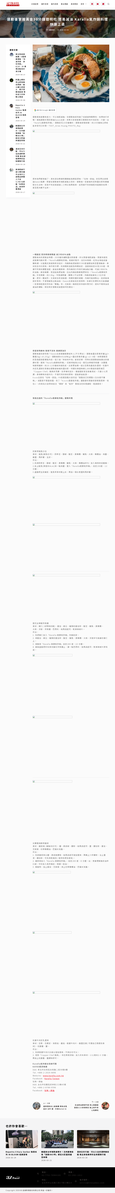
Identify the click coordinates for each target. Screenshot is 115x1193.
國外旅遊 (44, 4)
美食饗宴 (74, 4)
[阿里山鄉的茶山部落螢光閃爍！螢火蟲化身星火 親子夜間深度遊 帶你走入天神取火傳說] (11, 80)
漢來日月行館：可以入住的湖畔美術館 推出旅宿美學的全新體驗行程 (20, 155)
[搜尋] (108, 4)
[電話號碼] (103, 4)
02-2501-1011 (75, 1175)
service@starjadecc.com (92, 1182)
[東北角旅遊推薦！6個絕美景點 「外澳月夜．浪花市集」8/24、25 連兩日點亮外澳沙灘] (11, 55)
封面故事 (35, 4)
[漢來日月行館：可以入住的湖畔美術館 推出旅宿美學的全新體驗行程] (11, 149)
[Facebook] (92, 4)
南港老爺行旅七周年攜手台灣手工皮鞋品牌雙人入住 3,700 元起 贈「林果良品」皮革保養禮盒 (20, 179)
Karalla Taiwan (52, 1078)
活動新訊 (52, 30)
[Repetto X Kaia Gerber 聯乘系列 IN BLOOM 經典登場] (11, 106)
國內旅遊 (54, 4)
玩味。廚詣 (49, 1090)
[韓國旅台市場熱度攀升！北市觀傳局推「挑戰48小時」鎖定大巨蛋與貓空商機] (11, 126)
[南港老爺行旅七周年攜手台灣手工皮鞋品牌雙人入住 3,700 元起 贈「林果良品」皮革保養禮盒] (11, 170)
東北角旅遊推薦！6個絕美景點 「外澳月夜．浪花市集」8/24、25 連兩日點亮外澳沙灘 (21, 62)
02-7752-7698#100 (51, 1175)
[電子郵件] (98, 4)
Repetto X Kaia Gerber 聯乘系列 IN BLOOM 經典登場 (21, 111)
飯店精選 (64, 4)
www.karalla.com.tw (53, 1075)
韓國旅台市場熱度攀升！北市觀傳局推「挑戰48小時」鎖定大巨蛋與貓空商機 (20, 133)
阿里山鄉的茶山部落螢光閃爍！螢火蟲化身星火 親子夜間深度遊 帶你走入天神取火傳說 (20, 88)
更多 (82, 4)
